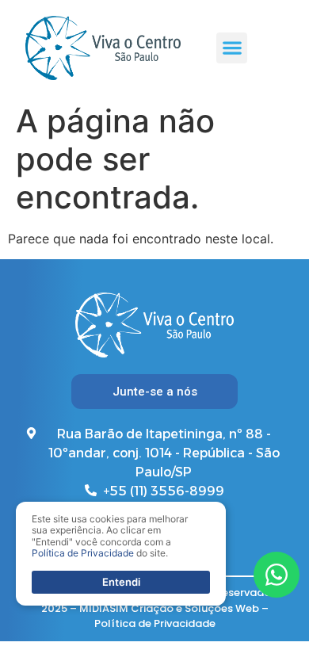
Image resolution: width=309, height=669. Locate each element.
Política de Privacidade (155, 623)
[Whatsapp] (276, 575)
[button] (231, 47)
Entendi (121, 581)
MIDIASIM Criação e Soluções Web (169, 608)
